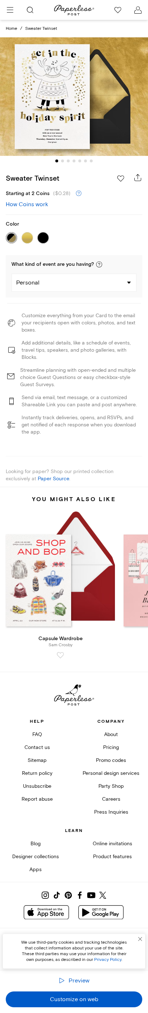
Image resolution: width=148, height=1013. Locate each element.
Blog (36, 844)
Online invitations (112, 844)
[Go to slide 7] (91, 160)
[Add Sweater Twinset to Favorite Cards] (120, 178)
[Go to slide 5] (79, 160)
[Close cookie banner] (140, 939)
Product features (112, 857)
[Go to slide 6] (85, 160)
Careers (111, 799)
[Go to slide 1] (56, 160)
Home (11, 28)
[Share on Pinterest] (68, 895)
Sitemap (37, 760)
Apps (35, 869)
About (111, 734)
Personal (28, 282)
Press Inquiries (111, 812)
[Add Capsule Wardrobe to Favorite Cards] (60, 655)
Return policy (37, 773)
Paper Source (53, 479)
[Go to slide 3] (68, 160)
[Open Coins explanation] (78, 193)
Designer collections (35, 857)
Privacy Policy (107, 959)
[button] (99, 264)
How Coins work (27, 204)
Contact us (37, 747)
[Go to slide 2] (62, 160)
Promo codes (111, 760)
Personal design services (111, 773)
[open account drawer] (138, 10)
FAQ (37, 734)
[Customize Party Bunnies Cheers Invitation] (74, 96)
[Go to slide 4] (74, 160)
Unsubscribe (37, 786)
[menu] (10, 10)
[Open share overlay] (138, 177)
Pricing (111, 747)
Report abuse (37, 799)
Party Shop (111, 786)
